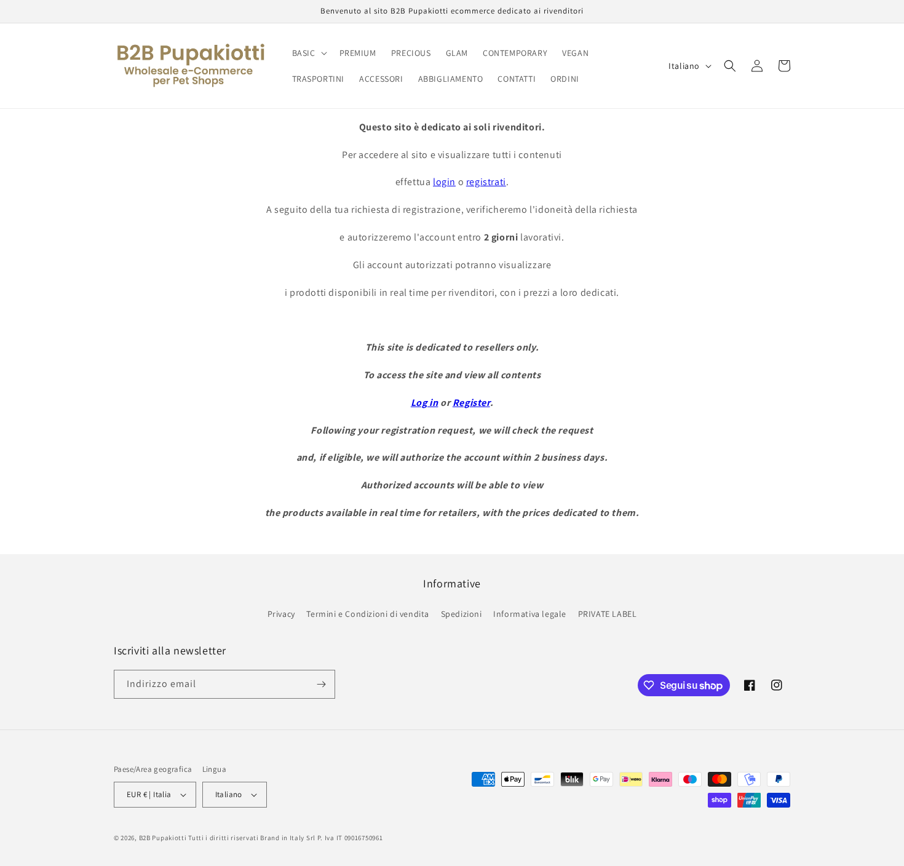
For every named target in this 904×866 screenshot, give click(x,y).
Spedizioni (461, 613)
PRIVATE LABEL (607, 613)
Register (471, 402)
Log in (424, 402)
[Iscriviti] (321, 684)
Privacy (281, 613)
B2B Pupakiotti (163, 837)
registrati (486, 181)
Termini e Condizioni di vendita (367, 613)
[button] (308, 53)
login (444, 181)
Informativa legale (529, 613)
